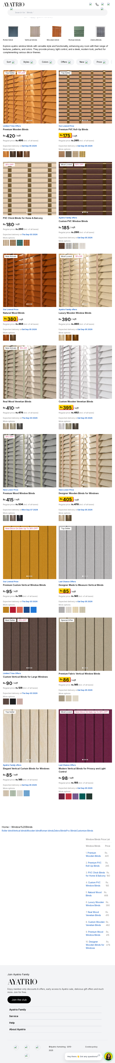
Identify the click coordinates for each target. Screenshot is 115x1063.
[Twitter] (38, 1047)
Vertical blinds (20, 830)
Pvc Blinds (71, 830)
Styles (26, 62)
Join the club (19, 999)
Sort (9, 62)
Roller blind (7, 830)
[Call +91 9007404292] (97, 4)
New (82, 62)
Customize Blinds (84, 830)
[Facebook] (16, 1047)
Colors (45, 62)
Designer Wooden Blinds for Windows (95, 944)
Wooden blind (34, 830)
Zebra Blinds (60, 830)
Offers (64, 62)
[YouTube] (27, 1056)
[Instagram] (27, 1047)
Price (99, 62)
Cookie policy (91, 1047)
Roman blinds (47, 830)
